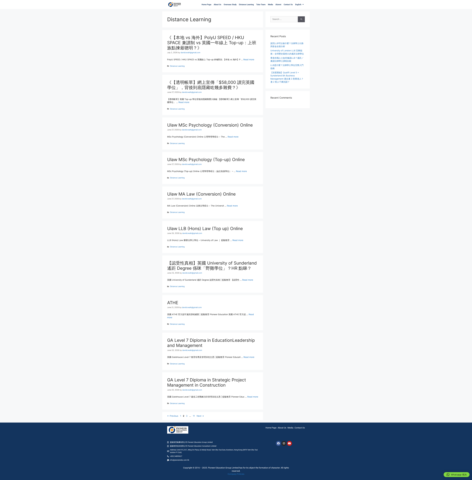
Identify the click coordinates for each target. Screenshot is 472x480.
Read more (248, 59)
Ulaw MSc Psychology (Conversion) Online (210, 125)
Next (200, 416)
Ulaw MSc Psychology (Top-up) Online (206, 159)
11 (194, 416)
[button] (457, 474)
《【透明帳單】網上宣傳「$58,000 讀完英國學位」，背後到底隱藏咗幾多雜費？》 (210, 85)
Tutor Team (261, 4)
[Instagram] (283, 443)
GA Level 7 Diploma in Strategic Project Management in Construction (206, 382)
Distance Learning (246, 4)
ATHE (172, 302)
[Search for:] (284, 19)
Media (270, 4)
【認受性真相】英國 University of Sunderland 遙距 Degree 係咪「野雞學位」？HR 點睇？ (212, 265)
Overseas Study (230, 4)
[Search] (301, 19)
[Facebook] (278, 443)
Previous (172, 416)
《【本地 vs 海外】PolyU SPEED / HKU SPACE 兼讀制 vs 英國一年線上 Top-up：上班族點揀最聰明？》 (211, 42)
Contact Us (288, 4)
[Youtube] (289, 443)
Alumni (278, 4)
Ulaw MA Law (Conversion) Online (201, 194)
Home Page (206, 4)
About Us (217, 4)
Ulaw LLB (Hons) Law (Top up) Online (205, 228)
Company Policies (236, 474)
